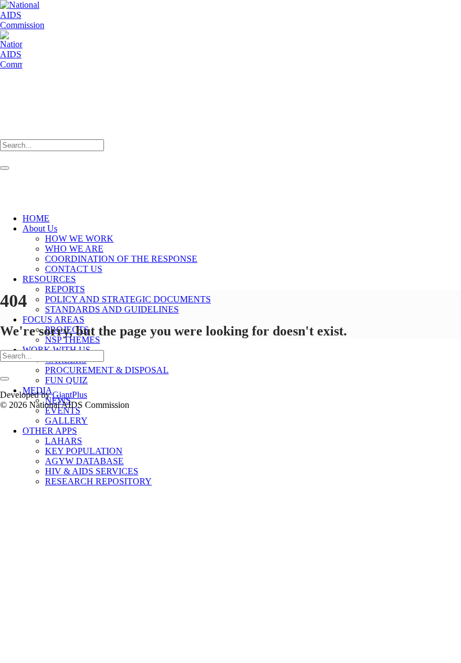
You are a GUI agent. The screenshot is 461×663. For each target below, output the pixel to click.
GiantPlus (69, 394)
